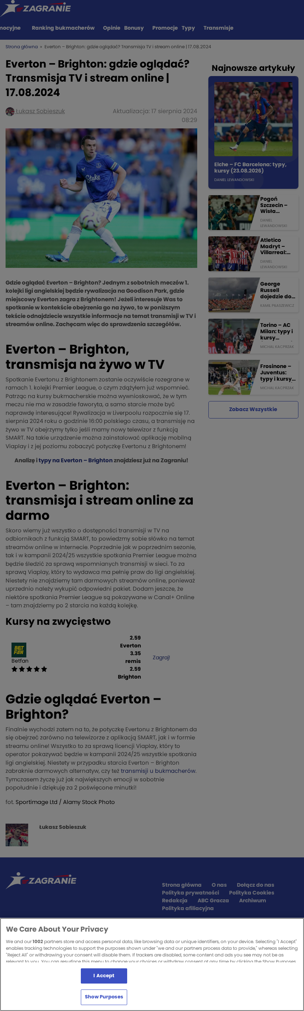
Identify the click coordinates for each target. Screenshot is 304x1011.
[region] (152, 964)
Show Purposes (104, 997)
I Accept (103, 976)
